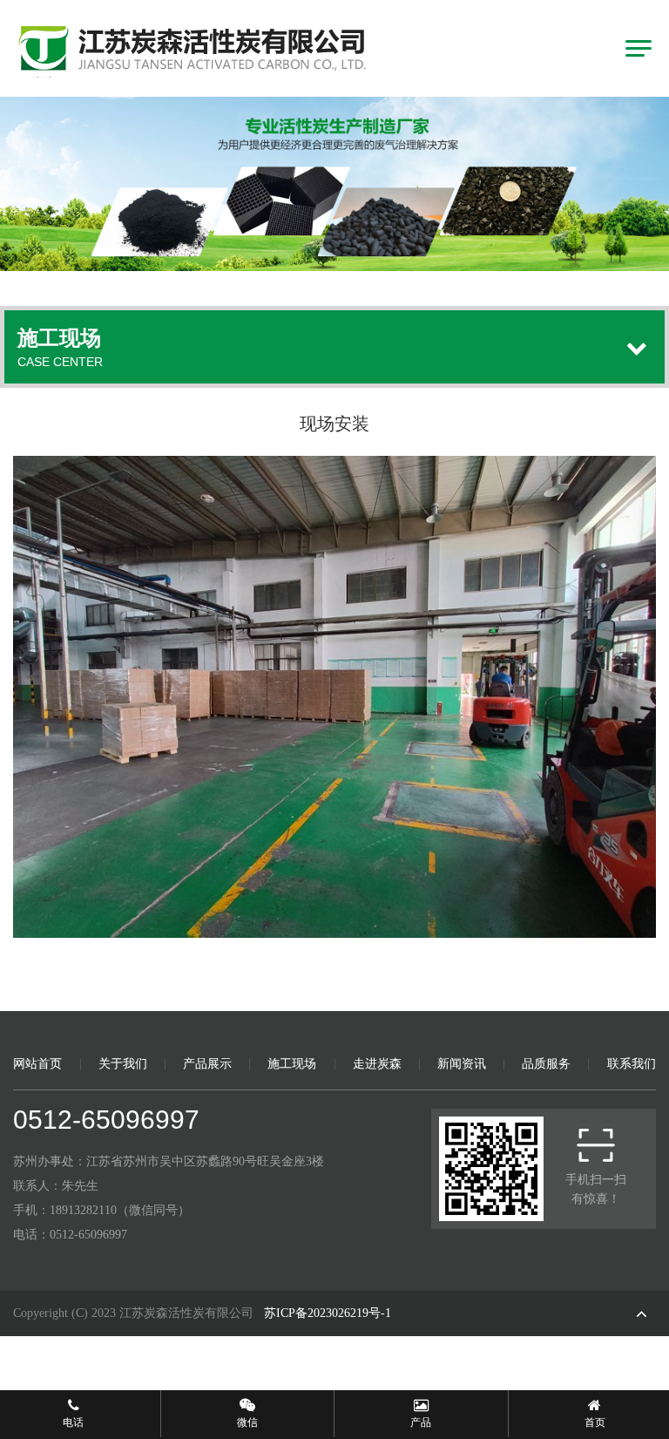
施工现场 (291, 1063)
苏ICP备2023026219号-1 (327, 1313)
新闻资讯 (461, 1063)
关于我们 (122, 1063)
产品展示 (207, 1063)
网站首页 (37, 1063)
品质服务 (546, 1063)
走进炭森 (377, 1063)
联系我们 (631, 1063)
